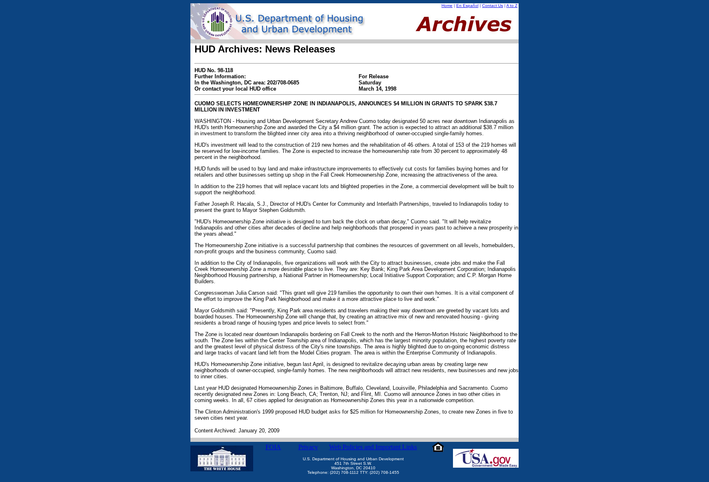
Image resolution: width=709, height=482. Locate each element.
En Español (467, 5)
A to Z (511, 5)
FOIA (273, 446)
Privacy (308, 446)
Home (447, 5)
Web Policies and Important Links (373, 446)
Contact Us (492, 5)
